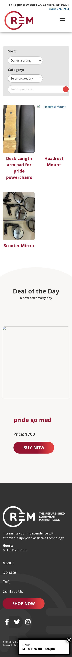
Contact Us (13, 591)
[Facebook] (7, 622)
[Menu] (62, 20)
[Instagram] (28, 622)
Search (66, 89)
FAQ (6, 582)
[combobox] (25, 60)
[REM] (18, 20)
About (8, 563)
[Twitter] (17, 622)
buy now (33, 447)
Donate (9, 572)
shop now (23, 603)
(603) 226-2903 (59, 9)
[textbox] (25, 79)
